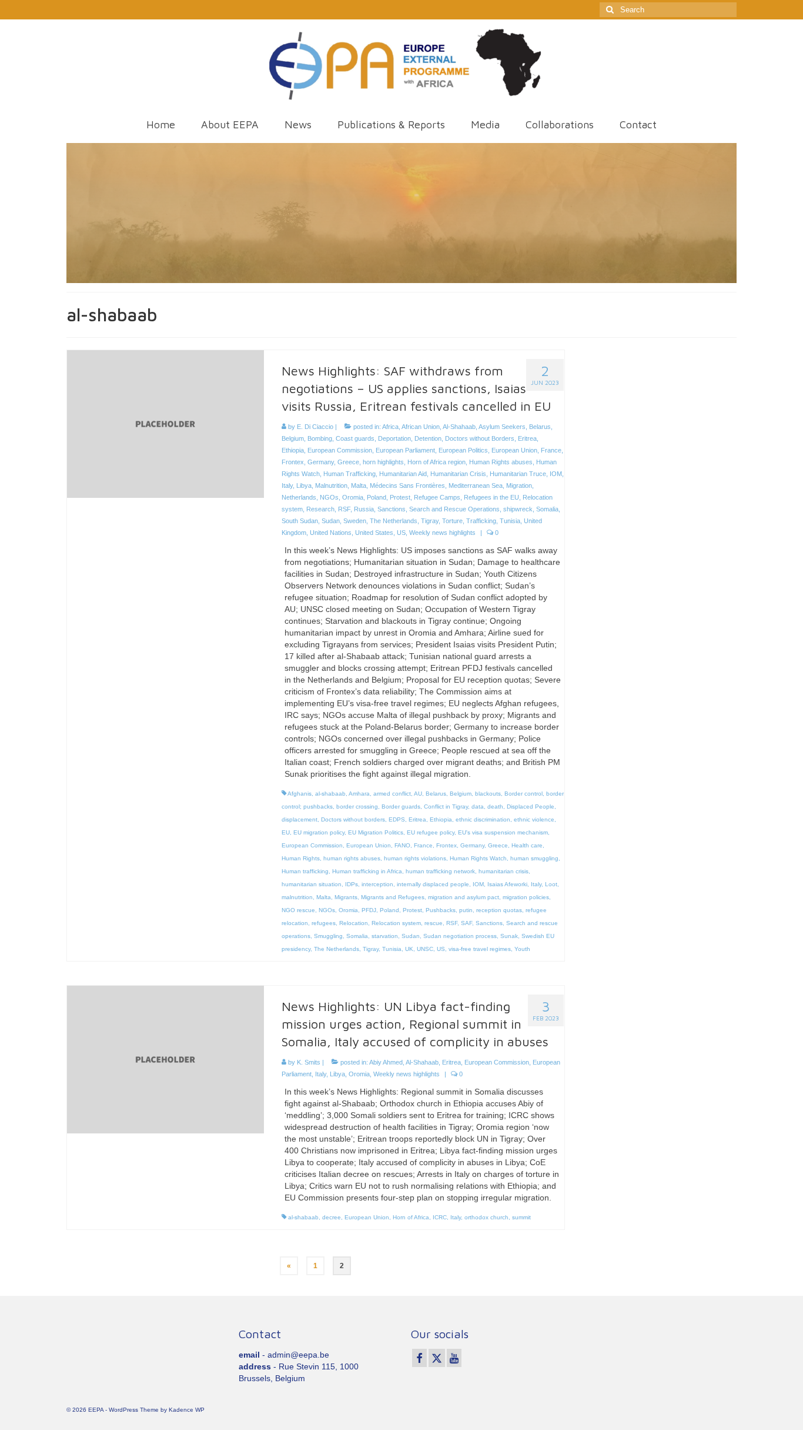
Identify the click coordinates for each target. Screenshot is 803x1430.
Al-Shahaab (459, 426)
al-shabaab (330, 793)
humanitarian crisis (503, 871)
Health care (527, 845)
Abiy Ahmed (386, 1062)
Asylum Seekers (502, 426)
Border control (523, 793)
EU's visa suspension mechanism (503, 832)
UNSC (425, 949)
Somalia (547, 509)
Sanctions (391, 509)
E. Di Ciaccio (315, 426)
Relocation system (396, 923)
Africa (390, 426)
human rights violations (415, 858)
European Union (514, 450)
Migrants (345, 897)
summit (521, 1217)
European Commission (339, 450)
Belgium (293, 438)
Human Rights (301, 858)
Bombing (319, 438)
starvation (385, 936)
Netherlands (299, 497)
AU (418, 793)
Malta (358, 485)
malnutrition (297, 897)
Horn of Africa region (436, 461)
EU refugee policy (430, 832)
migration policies (526, 897)
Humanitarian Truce (518, 473)
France (551, 450)
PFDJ (369, 910)
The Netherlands (393, 520)
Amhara (359, 793)
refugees (324, 923)
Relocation (353, 923)
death (495, 806)
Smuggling (328, 936)
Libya (304, 485)
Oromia (352, 497)
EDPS (397, 819)
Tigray (430, 520)
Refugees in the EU (491, 497)
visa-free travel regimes (480, 949)
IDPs (351, 884)
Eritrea (527, 438)
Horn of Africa (411, 1217)
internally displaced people (433, 884)
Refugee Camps (437, 497)
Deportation (394, 438)
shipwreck (518, 509)
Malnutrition (331, 485)
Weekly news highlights (442, 532)
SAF (466, 923)
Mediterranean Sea (476, 485)
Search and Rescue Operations (454, 509)
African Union (421, 426)
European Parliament (405, 450)
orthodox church (486, 1217)
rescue (433, 923)
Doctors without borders (353, 819)
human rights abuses (351, 858)
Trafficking (481, 520)
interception (377, 884)
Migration (519, 485)
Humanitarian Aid (403, 473)
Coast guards (355, 438)
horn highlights (383, 461)
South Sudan (300, 520)
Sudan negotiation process (460, 936)
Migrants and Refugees (392, 897)
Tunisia (510, 520)
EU (286, 832)
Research (320, 509)
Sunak (509, 936)
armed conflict (392, 793)
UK (409, 949)
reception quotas (499, 910)
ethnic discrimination (483, 819)
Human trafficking (305, 871)
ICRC (440, 1217)
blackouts (488, 793)
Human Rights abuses (501, 461)
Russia (364, 509)
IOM (556, 473)
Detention (427, 438)
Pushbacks (441, 910)
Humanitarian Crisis (458, 473)
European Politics (463, 450)
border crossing (357, 806)
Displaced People (530, 806)
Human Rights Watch (478, 858)
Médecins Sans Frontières (407, 485)
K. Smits (308, 1062)
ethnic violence (534, 819)
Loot (551, 884)
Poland (376, 497)
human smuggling (534, 858)
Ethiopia (293, 450)
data (477, 806)
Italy (287, 485)
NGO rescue (298, 910)
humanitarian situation (312, 884)
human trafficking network (440, 871)
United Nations (331, 532)
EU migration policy (318, 832)
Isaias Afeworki (507, 884)
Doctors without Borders (479, 438)
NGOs (329, 497)
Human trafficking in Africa (367, 871)
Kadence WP (187, 1409)
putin (466, 910)
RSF (344, 509)
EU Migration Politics (375, 832)
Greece (348, 461)
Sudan (331, 520)
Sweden (354, 520)
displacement (299, 819)
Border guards (401, 806)
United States (374, 532)
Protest (400, 497)
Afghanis (299, 793)
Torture (452, 520)
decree (331, 1217)
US (401, 532)
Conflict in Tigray (446, 806)
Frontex (293, 461)
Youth (522, 949)
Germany (320, 461)
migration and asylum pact (463, 897)
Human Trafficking (349, 473)
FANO (402, 845)
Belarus (540, 426)
